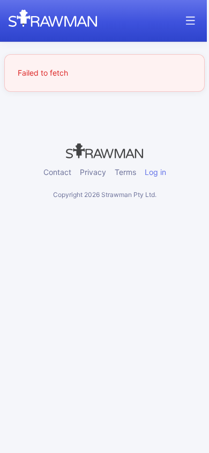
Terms (125, 172)
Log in (155, 172)
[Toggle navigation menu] (190, 20)
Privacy (93, 172)
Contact (57, 172)
